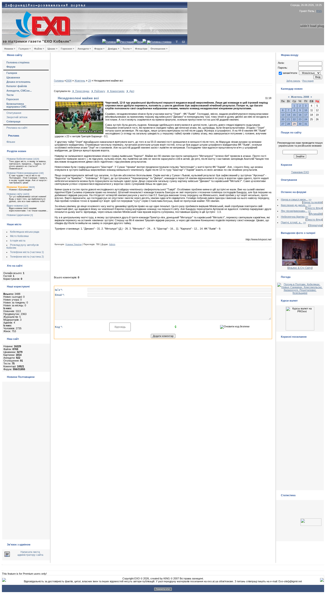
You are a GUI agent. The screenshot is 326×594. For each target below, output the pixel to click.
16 (300, 114)
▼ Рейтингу (98, 91)
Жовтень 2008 (300, 96)
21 (288, 119)
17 (305, 114)
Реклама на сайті (16, 127)
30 (300, 123)
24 (305, 119)
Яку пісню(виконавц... (294, 210)
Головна (111, 41)
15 (294, 114)
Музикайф (316, 213)
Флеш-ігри (141, 48)
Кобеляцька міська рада (24, 231)
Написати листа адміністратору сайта (30, 553)
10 (305, 110)
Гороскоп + (67, 48)
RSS (319, 11)
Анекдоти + (84, 48)
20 (282, 119)
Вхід (139, 41)
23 (300, 119)
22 (294, 119)
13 (282, 114)
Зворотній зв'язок (16, 117)
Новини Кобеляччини (19, 158)
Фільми (10, 141)
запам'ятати (290, 73)
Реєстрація (127, 41)
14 (288, 114)
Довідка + (113, 48)
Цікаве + (52, 48)
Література (315, 225)
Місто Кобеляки (19, 236)
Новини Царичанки (18, 215)
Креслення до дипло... (294, 205)
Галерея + (25, 48)
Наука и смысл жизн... (294, 199)
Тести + (127, 48)
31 (305, 123)
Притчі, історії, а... (291, 222)
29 (89, 80)
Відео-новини (15, 205)
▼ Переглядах (80, 91)
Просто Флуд (314, 208)
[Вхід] (177, 41)
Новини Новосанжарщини (22, 172)
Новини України (17, 187)
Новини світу (14, 193)
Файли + (39, 48)
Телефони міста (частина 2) (27, 256)
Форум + (99, 48)
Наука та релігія (312, 202)
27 (282, 123)
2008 (69, 80)
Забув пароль (293, 81)
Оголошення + (159, 48)
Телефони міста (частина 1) (27, 252)
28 (288, 123)
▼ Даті (130, 91)
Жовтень (79, 80)
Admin (112, 244)
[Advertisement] (163, 67)
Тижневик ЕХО (300, 172)
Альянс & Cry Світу (300, 267)
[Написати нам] (183, 41)
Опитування (13, 112)
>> (310, 199)
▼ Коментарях (116, 91)
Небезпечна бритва (293, 216)
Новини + (9, 48)
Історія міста (17, 240)
